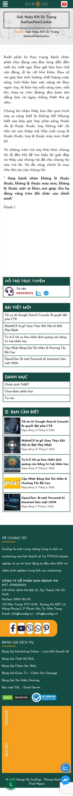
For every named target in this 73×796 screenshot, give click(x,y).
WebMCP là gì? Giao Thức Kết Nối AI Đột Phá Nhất (43, 442)
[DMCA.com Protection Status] (16, 697)
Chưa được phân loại (19, 391)
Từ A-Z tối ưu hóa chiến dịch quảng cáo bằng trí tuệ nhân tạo (45, 461)
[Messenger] (46, 293)
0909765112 (24, 293)
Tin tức (9, 398)
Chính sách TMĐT (17, 384)
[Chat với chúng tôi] (65, 780)
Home (18, 31)
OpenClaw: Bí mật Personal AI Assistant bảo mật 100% (43, 500)
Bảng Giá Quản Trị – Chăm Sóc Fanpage (29, 673)
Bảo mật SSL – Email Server (21, 687)
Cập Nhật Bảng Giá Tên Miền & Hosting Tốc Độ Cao (44, 481)
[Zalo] (38, 293)
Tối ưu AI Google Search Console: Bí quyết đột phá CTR (45, 423)
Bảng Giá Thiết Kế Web (18, 658)
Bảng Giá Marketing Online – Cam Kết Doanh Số (35, 651)
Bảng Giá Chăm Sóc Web (19, 666)
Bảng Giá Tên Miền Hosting (20, 680)
